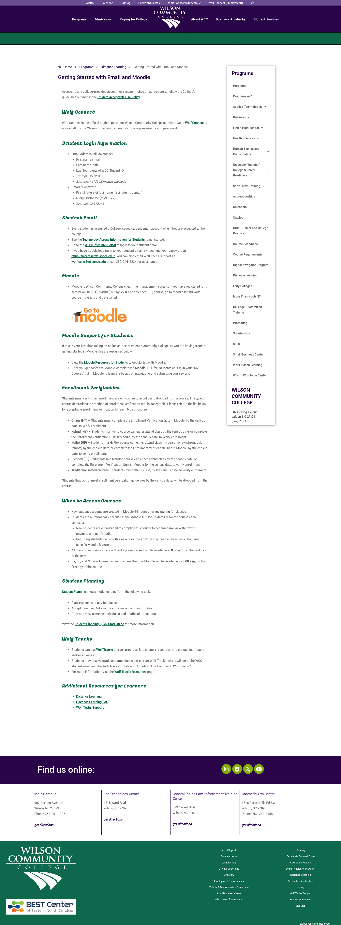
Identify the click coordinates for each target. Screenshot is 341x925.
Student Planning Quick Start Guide (99, 624)
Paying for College (134, 19)
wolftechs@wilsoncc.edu (88, 262)
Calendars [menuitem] (240, 207)
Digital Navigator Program (300, 868)
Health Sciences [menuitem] (244, 138)
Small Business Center (229, 893)
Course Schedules (300, 862)
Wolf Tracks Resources (130, 672)
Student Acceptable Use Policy (118, 97)
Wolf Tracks (104, 650)
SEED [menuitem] (236, 344)
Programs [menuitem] (239, 86)
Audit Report (229, 850)
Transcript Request (300, 899)
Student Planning (74, 592)
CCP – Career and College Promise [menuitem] (250, 230)
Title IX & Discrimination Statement (229, 887)
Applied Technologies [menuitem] (247, 106)
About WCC (199, 19)
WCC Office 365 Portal (100, 245)
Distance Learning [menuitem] (245, 275)
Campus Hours (229, 856)
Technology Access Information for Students (113, 239)
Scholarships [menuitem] (242, 333)
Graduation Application (300, 881)
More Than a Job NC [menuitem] (247, 296)
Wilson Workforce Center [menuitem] (250, 375)
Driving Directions (229, 868)
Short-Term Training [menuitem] (246, 186)
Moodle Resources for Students (106, 362)
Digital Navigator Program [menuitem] (250, 265)
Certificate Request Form (301, 856)
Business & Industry (231, 19)
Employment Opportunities (229, 881)
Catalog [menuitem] (238, 217)
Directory (229, 874)
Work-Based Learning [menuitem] (247, 365)
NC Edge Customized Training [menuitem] (247, 309)
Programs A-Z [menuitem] (242, 96)
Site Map (300, 905)
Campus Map (229, 862)
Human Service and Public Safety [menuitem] (246, 151)
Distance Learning (89, 696)
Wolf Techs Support (90, 707)
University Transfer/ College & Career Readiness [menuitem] (246, 170)
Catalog (300, 850)
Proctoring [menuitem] (240, 323)
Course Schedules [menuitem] (245, 244)
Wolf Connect (194, 123)
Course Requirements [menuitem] (247, 254)
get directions (113, 819)
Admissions (103, 19)
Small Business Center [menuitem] (248, 354)
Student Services (266, 19)
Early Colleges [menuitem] (242, 286)
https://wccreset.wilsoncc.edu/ (93, 256)
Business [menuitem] (239, 117)
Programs (79, 19)
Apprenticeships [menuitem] (244, 196)
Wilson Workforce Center (229, 899)
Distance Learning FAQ (92, 702)
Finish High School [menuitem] (246, 128)
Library (301, 887)
